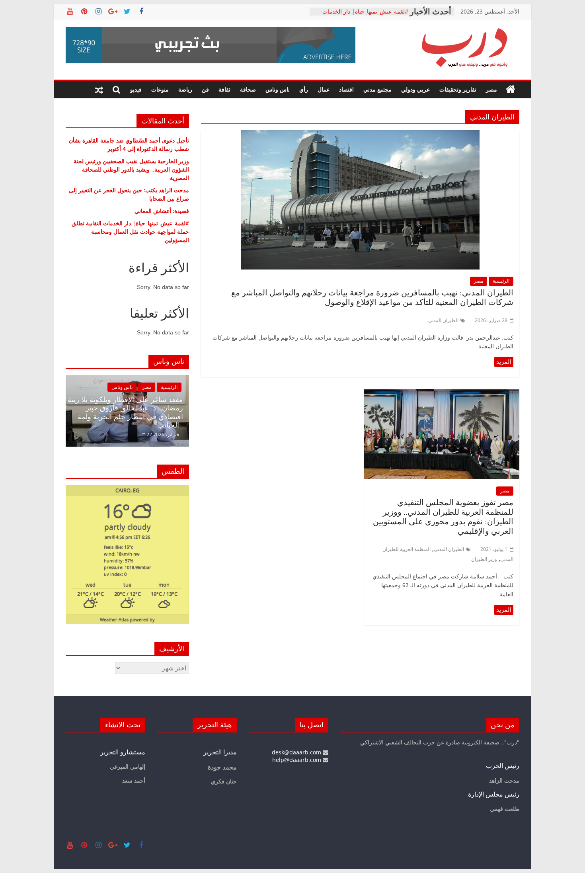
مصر (491, 89)
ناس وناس (277, 89)
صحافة (248, 89)
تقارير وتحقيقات (457, 89)
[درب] (510, 89)
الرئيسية (501, 280)
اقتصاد (346, 89)
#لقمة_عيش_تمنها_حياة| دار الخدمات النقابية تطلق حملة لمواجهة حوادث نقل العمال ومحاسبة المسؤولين (130, 231)
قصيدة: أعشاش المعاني (381, 11)
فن (205, 89)
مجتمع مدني (377, 89)
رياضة (185, 89)
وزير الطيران (484, 559)
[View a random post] (99, 89)
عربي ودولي (415, 89)
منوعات (160, 89)
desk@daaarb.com (297, 752)
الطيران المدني (443, 320)
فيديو (136, 89)
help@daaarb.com (297, 760)
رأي (303, 89)
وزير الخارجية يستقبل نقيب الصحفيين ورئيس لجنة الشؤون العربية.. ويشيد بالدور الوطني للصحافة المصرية (131, 169)
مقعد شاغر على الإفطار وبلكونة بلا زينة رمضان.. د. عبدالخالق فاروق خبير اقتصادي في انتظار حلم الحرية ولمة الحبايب (125, 413)
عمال (324, 89)
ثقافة (224, 89)
